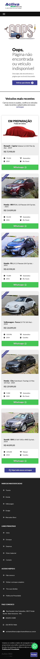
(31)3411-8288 (10, 618)
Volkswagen (10, 504)
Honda (8, 497)
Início (8, 533)
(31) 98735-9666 (11, 625)
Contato (9, 560)
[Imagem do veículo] (20, 129)
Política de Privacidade (13, 596)
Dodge (8, 510)
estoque (20, 107)
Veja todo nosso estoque (21, 470)
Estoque (9, 539)
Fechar (34, 655)
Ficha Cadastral (11, 553)
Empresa (9, 546)
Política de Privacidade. (11, 649)
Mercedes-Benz (11, 517)
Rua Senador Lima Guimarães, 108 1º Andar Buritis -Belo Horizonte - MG (19, 612)
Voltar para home (23, 83)
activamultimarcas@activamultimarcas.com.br (21, 631)
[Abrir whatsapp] (35, 646)
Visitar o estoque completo (15, 582)
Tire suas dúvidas (12, 589)
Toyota (8, 490)
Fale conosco (10, 575)
